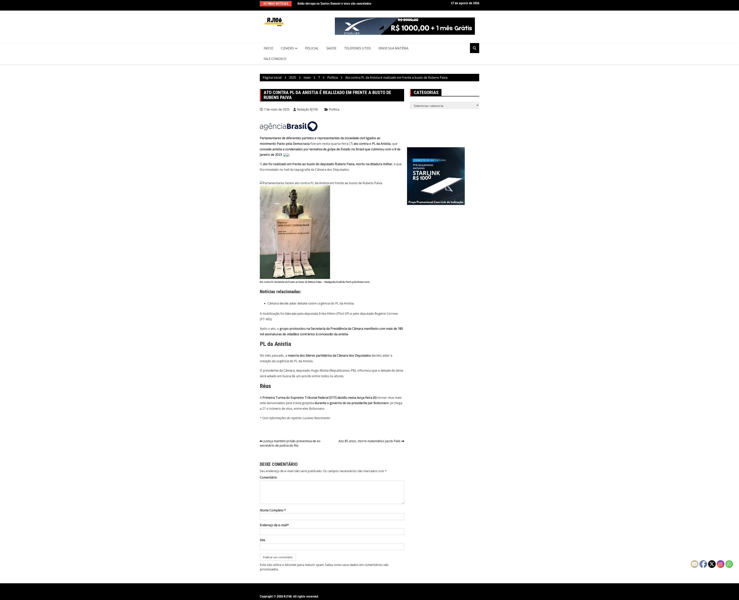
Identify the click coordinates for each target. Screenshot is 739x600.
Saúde (331, 48)
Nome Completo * (273, 510)
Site (262, 540)
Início (268, 48)
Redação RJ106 (307, 109)
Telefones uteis (357, 48)
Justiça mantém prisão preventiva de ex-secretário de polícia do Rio (290, 443)
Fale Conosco (275, 59)
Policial (312, 48)
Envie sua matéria (393, 48)
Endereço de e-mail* (274, 525)
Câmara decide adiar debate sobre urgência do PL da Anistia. (311, 303)
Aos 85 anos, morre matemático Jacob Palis (369, 441)
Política (334, 109)
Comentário (268, 477)
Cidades (287, 48)
